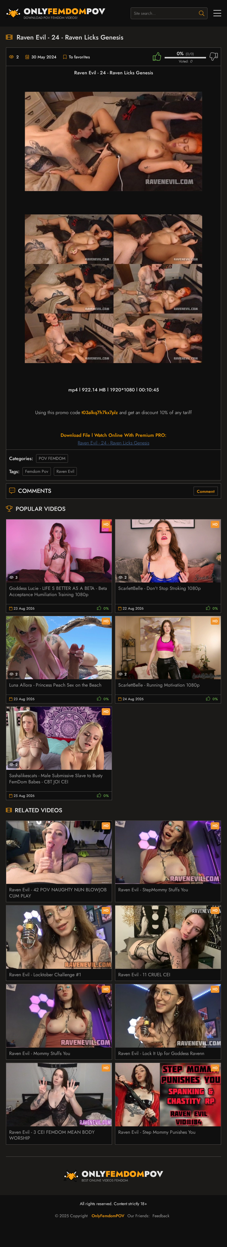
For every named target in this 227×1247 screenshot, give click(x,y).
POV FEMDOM (52, 458)
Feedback (161, 1216)
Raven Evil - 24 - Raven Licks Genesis (113, 442)
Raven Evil (65, 471)
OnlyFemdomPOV (108, 1216)
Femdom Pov (36, 471)
